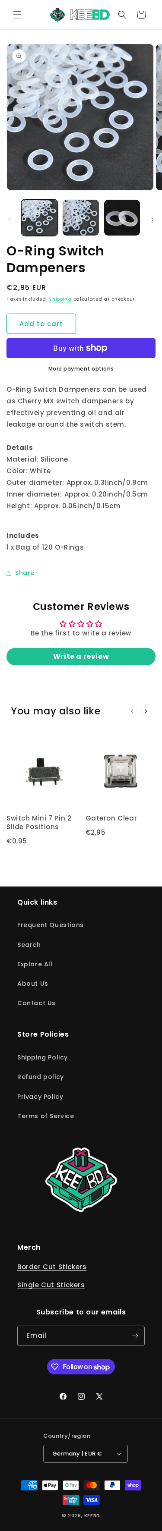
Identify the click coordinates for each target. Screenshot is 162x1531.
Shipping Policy (42, 1057)
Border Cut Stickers (51, 1266)
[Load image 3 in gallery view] (122, 217)
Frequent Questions (50, 925)
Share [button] (25, 573)
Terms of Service (45, 1116)
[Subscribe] (134, 1336)
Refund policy (40, 1076)
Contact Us (36, 1003)
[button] (17, 14)
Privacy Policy (40, 1096)
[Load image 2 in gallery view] (80, 217)
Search (29, 944)
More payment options (81, 368)
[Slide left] (9, 219)
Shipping (60, 299)
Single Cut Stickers (51, 1284)
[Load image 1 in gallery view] (39, 217)
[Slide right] (152, 219)
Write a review (81, 656)
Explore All (35, 964)
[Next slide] (146, 711)
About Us (32, 983)
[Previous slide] (132, 711)
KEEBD (92, 1515)
